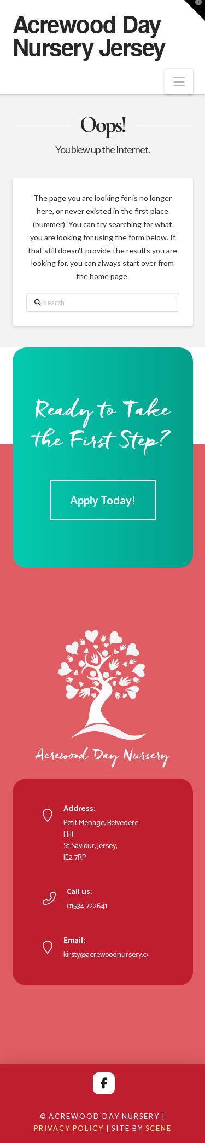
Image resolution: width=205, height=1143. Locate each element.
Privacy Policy (69, 1128)
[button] (179, 81)
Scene (158, 1128)
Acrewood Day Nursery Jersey (89, 35)
